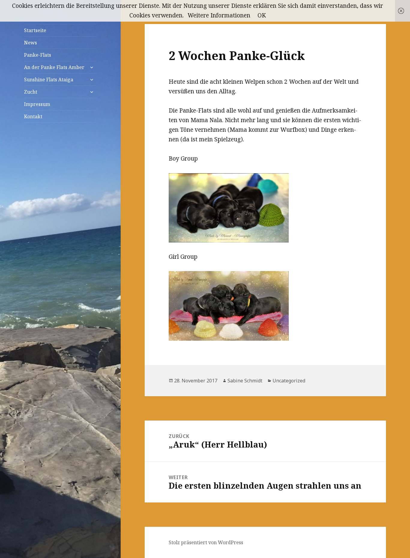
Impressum (37, 104)
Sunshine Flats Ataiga (48, 79)
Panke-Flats (37, 55)
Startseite (35, 30)
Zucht (30, 92)
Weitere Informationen (219, 15)
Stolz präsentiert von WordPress (206, 542)
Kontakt (33, 116)
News (30, 42)
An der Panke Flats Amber (54, 67)
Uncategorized (289, 380)
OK (262, 15)
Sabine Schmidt (245, 380)
